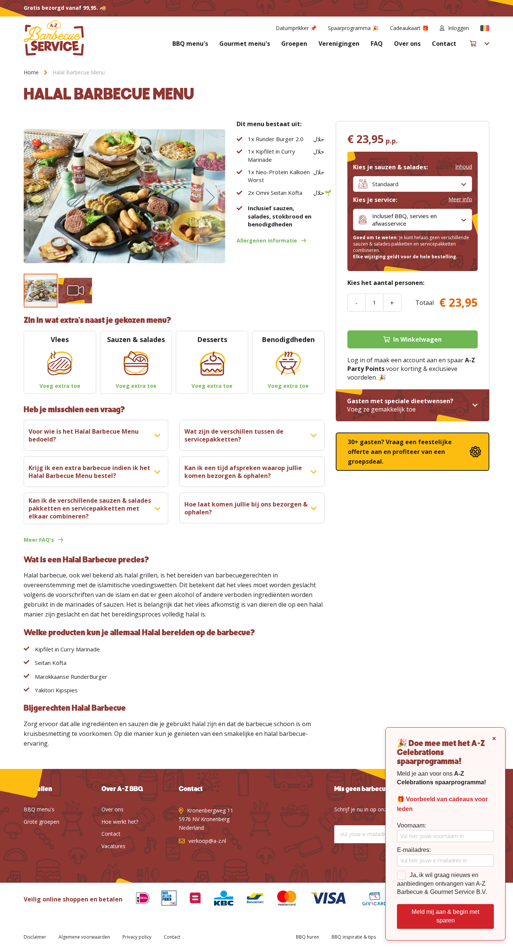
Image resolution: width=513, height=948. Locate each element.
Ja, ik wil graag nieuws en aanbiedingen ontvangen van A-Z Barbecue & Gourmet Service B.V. (442, 883)
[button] (484, 28)
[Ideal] (137, 899)
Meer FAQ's (39, 539)
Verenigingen (338, 43)
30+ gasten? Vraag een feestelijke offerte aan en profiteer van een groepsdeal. (400, 452)
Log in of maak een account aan (392, 360)
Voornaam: (411, 825)
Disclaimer (35, 937)
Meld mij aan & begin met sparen (445, 916)
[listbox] (412, 183)
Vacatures (113, 846)
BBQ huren (307, 937)
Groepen (294, 43)
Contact (444, 43)
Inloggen (458, 28)
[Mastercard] (281, 899)
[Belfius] (190, 899)
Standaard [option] (385, 184)
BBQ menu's (190, 43)
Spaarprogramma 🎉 (353, 28)
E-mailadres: (414, 850)
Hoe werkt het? (119, 821)
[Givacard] (369, 899)
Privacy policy (136, 937)
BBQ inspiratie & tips (354, 937)
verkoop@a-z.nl (207, 840)
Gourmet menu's (244, 43)
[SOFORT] (249, 899)
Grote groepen (41, 821)
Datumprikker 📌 (296, 28)
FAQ (377, 43)
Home (31, 72)
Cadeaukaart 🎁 (409, 28)
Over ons (407, 43)
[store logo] (54, 38)
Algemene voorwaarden (84, 937)
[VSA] (322, 899)
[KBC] (218, 899)
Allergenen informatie (267, 240)
